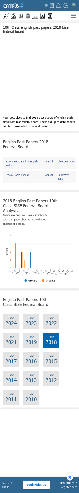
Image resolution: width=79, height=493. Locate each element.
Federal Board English (17, 174)
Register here (69, 487)
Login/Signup (36, 484)
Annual (49, 161)
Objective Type (66, 161)
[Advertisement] (39, 75)
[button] (6, 15)
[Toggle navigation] (73, 16)
